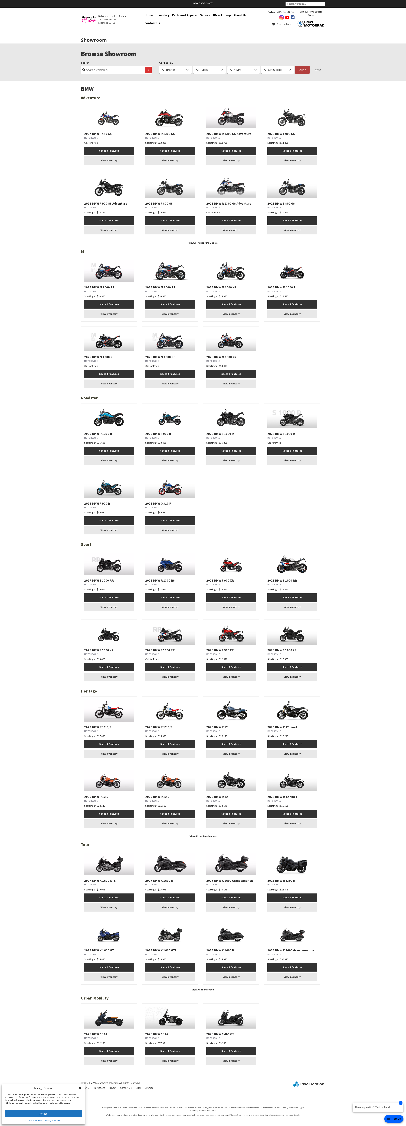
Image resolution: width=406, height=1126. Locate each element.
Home (148, 15)
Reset (318, 69)
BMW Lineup (222, 15)
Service (205, 15)
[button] (80, 1088)
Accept (43, 1113)
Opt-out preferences (34, 1120)
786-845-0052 (202, 3)
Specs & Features (109, 151)
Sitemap (149, 1087)
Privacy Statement (53, 1120)
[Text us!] (394, 1119)
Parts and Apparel (185, 15)
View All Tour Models (203, 989)
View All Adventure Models (203, 242)
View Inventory (109, 160)
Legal (138, 1087)
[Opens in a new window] (281, 18)
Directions (99, 1087)
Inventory (163, 15)
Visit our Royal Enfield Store (311, 13)
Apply (302, 69)
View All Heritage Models (203, 836)
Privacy (112, 1087)
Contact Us (152, 23)
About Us (239, 15)
